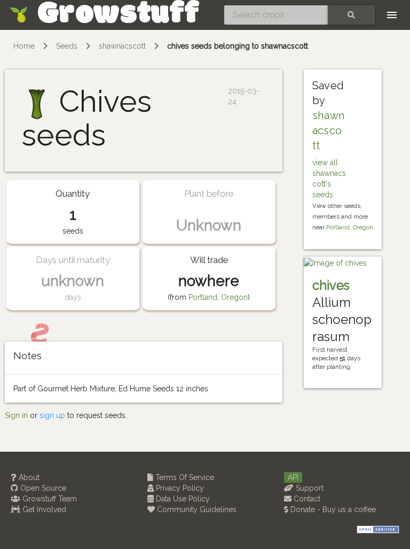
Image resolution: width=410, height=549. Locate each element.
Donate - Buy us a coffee (332, 509)
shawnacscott (122, 46)
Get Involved (43, 509)
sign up (52, 415)
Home (24, 46)
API (293, 477)
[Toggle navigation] (391, 15)
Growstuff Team (48, 498)
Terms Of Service (183, 477)
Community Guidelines (195, 509)
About (28, 477)
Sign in (16, 415)
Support (309, 488)
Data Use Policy (182, 498)
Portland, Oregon (218, 297)
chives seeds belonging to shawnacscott (237, 46)
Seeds (66, 46)
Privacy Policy (179, 488)
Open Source (42, 488)
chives (331, 285)
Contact (305, 498)
